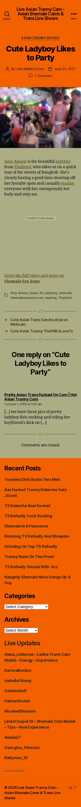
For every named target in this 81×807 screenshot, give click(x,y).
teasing (67, 183)
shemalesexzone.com (26, 298)
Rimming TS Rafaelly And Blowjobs (36, 536)
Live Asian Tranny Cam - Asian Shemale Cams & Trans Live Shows (41, 14)
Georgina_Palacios (21, 747)
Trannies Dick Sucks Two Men (32, 479)
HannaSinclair (17, 701)
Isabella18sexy (18, 680)
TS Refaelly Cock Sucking (28, 516)
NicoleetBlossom (20, 711)
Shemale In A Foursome (26, 526)
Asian (34, 293)
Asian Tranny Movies (40, 38)
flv (41, 293)
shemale (65, 293)
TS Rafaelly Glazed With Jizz (31, 567)
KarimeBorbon (17, 670)
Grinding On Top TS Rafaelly (30, 546)
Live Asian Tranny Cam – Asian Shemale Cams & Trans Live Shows (32, 792)
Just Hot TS (13, 770)
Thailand (22, 166)
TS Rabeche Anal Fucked (27, 505)
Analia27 (12, 737)
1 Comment (43, 76)
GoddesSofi (15, 690)
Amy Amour (15, 161)
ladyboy (63, 161)
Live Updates (22, 643)
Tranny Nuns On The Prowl (29, 556)
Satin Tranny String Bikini (19, 770)
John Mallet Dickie (30, 69)
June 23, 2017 (64, 69)
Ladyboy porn (7, 770)
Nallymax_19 (16, 757)
